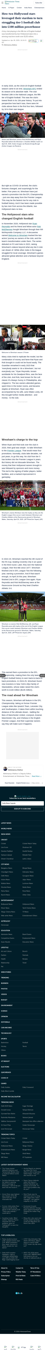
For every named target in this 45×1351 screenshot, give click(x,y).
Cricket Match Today (29, 850)
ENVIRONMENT (6, 1012)
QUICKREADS (6, 1078)
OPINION (4, 1023)
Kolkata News (5, 889)
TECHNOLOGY (6, 1039)
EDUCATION (5, 937)
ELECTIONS (5, 1073)
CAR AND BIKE (6, 1034)
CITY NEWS (5, 870)
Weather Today (21, 1278)
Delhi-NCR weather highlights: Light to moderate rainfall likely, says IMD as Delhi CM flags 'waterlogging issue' (10, 1262)
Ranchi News (5, 901)
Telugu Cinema (27, 1152)
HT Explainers (27, 1163)
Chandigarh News (7, 878)
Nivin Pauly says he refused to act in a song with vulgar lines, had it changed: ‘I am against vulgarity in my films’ (32, 1203)
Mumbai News (6, 893)
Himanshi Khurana (28, 1120)
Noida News (26, 893)
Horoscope (5, 931)
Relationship (5, 969)
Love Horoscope (6, 1135)
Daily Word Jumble (7, 1097)
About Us (4, 1274)
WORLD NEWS (6, 835)
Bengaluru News (6, 874)
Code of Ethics (35, 1282)
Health (3, 965)
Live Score (4, 853)
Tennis (24, 1052)
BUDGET (4, 1006)
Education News (28, 948)
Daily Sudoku (5, 1093)
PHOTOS (4, 995)
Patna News (5, 897)
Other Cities (26, 901)
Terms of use (34, 1274)
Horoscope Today (28, 1135)
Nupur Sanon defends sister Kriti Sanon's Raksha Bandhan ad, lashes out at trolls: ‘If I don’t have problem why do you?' (32, 1191)
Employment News (28, 944)
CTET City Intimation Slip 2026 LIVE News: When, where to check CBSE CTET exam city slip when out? (33, 1248)
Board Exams (26, 940)
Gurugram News (28, 882)
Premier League (14, 451)
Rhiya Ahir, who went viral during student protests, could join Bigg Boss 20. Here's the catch (32, 1226)
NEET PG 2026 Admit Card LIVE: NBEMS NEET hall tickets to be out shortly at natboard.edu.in (32, 1261)
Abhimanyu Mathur (10, 45)
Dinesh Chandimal (7, 865)
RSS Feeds (19, 1286)
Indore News (5, 886)
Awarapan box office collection (32, 1127)
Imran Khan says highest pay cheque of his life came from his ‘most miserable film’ (10, 1202)
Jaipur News (26, 886)
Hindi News (26, 1160)
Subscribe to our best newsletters (22, 804)
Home (4, 7)
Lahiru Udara (26, 865)
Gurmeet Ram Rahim (8, 1120)
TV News (25, 918)
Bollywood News (6, 910)
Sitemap (4, 1286)
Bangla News (26, 1156)
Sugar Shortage (27, 1112)
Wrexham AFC (29, 89)
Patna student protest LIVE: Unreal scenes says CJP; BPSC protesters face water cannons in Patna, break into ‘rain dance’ (11, 1249)
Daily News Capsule (8, 809)
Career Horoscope (28, 1131)
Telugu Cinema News (8, 918)
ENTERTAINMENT (7, 906)
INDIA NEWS (5, 840)
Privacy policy (6, 1278)
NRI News (4, 1163)
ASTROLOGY (5, 927)
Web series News (7, 922)
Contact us (19, 1274)
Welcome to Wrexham (18, 235)
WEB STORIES (6, 978)
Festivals (25, 961)
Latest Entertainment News (14, 1171)
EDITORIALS (5, 1028)
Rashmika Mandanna (8, 1124)
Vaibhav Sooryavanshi (8, 1127)
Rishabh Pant (26, 861)
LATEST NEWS (6, 829)
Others (3, 1056)
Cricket (19, 7)
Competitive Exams (7, 944)
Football (25, 1049)
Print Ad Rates (20, 1282)
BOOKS (3, 1062)
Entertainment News (8, 1156)
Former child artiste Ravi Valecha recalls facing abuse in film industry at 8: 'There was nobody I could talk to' (11, 1215)
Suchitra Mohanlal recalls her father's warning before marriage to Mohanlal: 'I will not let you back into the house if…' (11, 1190)
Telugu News (5, 1160)
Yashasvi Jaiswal (6, 861)
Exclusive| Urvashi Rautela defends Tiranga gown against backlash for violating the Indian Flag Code (33, 1215)
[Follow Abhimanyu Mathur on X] (20, 45)
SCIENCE (4, 1017)
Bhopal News (26, 874)
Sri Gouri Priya (6, 1131)
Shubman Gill (26, 853)
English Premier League (23, 783)
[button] (2, 2)
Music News (5, 914)
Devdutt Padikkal (7, 857)
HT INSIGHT (5, 1067)
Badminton (5, 1049)
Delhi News (5, 882)
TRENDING (5, 984)
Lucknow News (27, 889)
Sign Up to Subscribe (22, 815)
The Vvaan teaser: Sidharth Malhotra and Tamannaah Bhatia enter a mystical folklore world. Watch (10, 1178)
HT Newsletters (35, 1278)
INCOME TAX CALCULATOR (10, 1103)
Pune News (26, 897)
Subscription (5, 1282)
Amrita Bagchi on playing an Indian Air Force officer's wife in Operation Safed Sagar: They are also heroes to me (32, 1178)
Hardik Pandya (27, 857)
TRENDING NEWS (7, 1108)
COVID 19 (4, 1084)
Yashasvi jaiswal (27, 1124)
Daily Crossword (28, 1093)
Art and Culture (6, 957)
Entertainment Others (29, 922)
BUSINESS (4, 989)
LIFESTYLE (4, 954)
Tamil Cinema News (29, 914)
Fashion (3, 961)
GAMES (3, 1090)
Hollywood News (28, 910)
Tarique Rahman (27, 1116)
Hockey (3, 1052)
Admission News (6, 940)
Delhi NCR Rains (6, 1112)
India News (28, 7)
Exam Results (5, 948)
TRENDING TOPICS (8, 1141)
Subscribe (38, 3)
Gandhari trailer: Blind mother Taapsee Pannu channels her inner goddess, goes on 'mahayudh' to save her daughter (10, 1228)
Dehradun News (28, 878)
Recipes (25, 965)
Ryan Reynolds (9, 783)
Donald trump (6, 1116)
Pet (2, 973)
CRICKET (4, 846)
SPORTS (4, 1045)
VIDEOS (4, 1000)
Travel (24, 969)
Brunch (24, 957)
